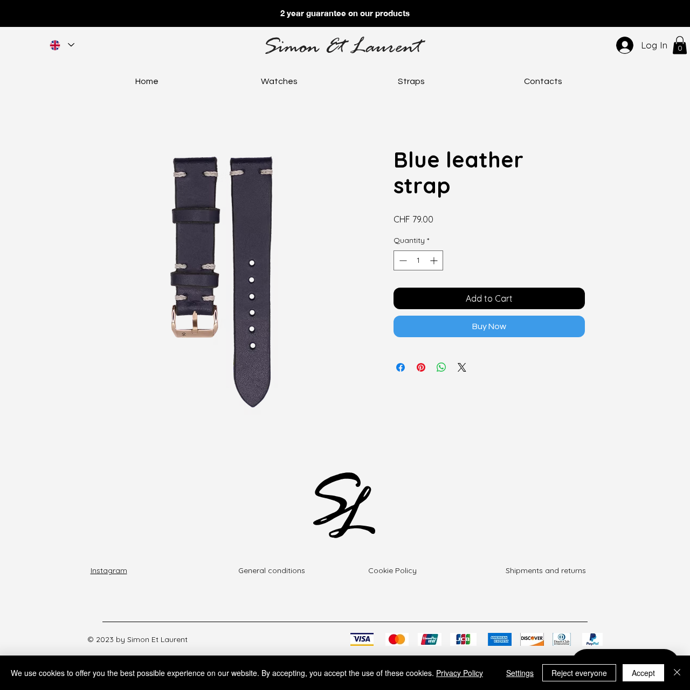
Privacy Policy (459, 672)
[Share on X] (462, 367)
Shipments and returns (546, 570)
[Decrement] (402, 260)
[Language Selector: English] (61, 45)
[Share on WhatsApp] (441, 367)
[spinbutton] (418, 260)
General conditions (271, 570)
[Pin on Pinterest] (421, 367)
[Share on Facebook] (400, 367)
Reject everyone (579, 672)
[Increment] (434, 260)
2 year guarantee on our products (345, 13)
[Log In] (623, 45)
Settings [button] (520, 672)
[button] (679, 45)
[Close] (677, 672)
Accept (643, 672)
